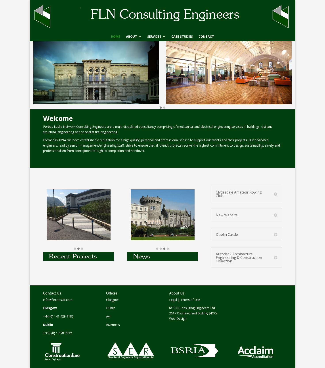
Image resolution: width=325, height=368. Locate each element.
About (131, 37)
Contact (206, 37)
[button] (160, 108)
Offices (111, 293)
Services (154, 37)
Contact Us (52, 293)
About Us (177, 293)
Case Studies (182, 37)
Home (115, 37)
